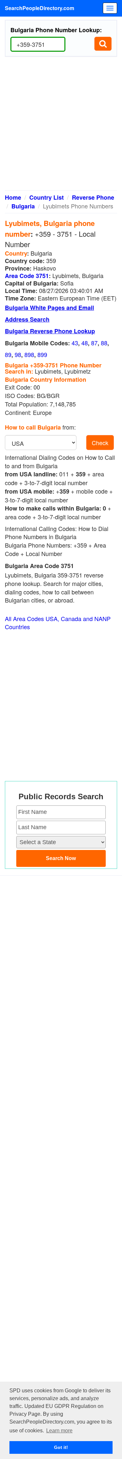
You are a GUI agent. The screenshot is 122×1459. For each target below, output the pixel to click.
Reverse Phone (93, 197)
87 (94, 342)
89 (8, 354)
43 (75, 342)
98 (18, 354)
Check (100, 442)
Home (13, 197)
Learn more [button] (59, 1430)
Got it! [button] (61, 1447)
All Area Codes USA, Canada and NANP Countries (58, 623)
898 (29, 354)
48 (84, 342)
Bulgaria (23, 206)
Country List (46, 197)
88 (104, 342)
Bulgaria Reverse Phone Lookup (50, 331)
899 (42, 354)
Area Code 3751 (27, 276)
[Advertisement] (61, 126)
